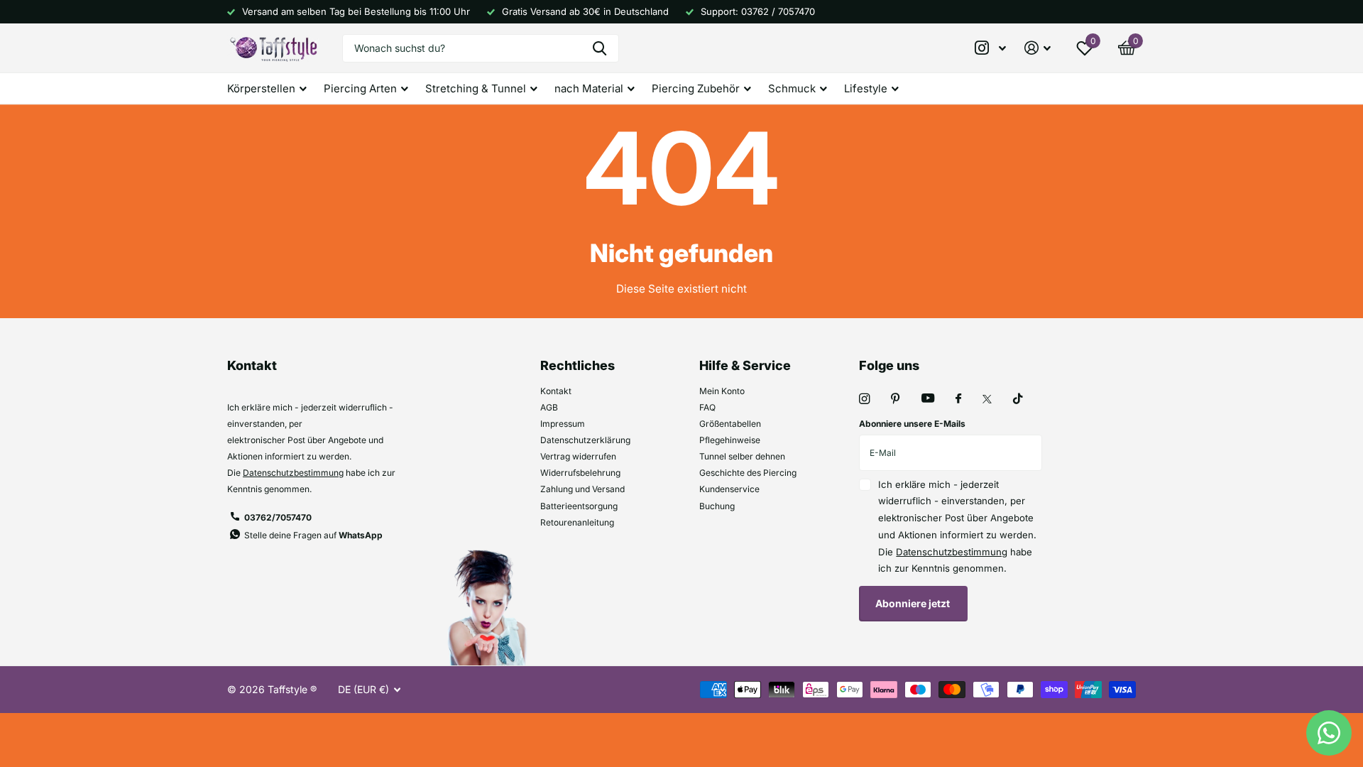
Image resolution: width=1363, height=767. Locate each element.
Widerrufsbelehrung (580, 472)
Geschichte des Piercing (748, 472)
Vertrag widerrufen (578, 456)
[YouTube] (927, 398)
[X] (987, 399)
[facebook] (958, 399)
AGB (549, 407)
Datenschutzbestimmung (293, 472)
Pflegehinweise (729, 440)
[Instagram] (864, 398)
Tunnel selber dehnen (742, 456)
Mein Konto (722, 391)
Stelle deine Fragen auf (313, 535)
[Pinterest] (895, 398)
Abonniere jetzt (913, 603)
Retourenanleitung (577, 522)
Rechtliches (577, 365)
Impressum (562, 423)
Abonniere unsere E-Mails (912, 423)
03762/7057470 (278, 517)
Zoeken (599, 48)
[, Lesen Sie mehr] (991, 48)
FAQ (707, 407)
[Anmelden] (1037, 48)
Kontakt (555, 391)
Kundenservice (729, 489)
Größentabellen (730, 423)
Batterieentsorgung (579, 506)
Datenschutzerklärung (585, 440)
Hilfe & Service (745, 365)
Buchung (717, 506)
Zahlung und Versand (582, 489)
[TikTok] (1018, 398)
